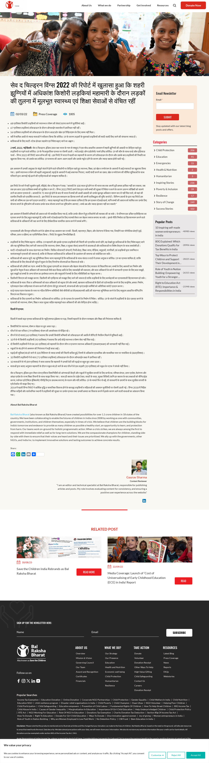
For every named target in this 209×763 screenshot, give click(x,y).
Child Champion (121, 703)
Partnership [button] (123, 5)
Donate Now (193, 5)
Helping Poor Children (174, 703)
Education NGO (24, 703)
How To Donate (24, 715)
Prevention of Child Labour (95, 706)
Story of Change (165, 202)
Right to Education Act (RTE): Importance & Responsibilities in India (168, 286)
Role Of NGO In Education (71, 712)
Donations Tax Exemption (99, 712)
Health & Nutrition (166, 169)
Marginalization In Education (82, 709)
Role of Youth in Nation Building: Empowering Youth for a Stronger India (168, 273)
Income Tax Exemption (28, 699)
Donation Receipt (142, 662)
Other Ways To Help (143, 667)
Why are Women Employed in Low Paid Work (72, 719)
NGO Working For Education (42, 712)
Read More (89, 572)
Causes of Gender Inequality (52, 709)
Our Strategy (111, 653)
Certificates (81, 676)
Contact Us (139, 681)
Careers (138, 685)
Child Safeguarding (143, 676)
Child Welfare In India (159, 699)
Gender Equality (139, 699)
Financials (81, 681)
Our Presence (111, 658)
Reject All (176, 755)
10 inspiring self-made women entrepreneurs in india (167, 231)
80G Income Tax (181, 706)
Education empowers (69, 706)
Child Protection (165, 150)
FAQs (166, 671)
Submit (168, 117)
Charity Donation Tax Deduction (129, 712)
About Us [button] (87, 5)
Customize (156, 755)
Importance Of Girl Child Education (115, 709)
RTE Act (22, 712)
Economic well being (115, 671)
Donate (137, 653)
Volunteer (139, 658)
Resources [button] (163, 5)
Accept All (196, 755)
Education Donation (50, 699)
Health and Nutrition (115, 667)
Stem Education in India (142, 719)
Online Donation (71, 699)
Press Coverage (171, 658)
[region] (104, 751)
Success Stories (164, 208)
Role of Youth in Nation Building (32, 719)
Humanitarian (164, 176)
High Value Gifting (143, 671)
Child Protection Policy (180, 709)
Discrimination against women (121, 715)
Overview (80, 653)
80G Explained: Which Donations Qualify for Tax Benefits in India (167, 245)
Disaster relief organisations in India (78, 703)
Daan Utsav (137, 703)
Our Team (80, 667)
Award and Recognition (87, 671)
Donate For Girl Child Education (71, 715)
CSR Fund (123, 719)
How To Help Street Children (157, 706)
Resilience (161, 195)
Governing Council (85, 662)
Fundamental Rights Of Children (125, 706)
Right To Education (44, 715)
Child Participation (26, 706)
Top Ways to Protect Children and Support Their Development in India (167, 259)
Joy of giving (145, 715)
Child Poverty (104, 703)
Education (161, 156)
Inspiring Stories (165, 182)
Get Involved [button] (144, 5)
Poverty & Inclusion (167, 189)
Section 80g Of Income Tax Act (161, 712)
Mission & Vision (84, 658)
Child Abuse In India (26, 709)
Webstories (169, 676)
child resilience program (46, 703)
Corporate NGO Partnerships (96, 699)
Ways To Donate (96, 715)
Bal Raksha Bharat (20, 414)
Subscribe (179, 633)
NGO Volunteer (153, 703)
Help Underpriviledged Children (150, 709)
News (166, 662)
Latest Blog (169, 653)
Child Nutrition (180, 699)
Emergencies (163, 163)
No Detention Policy (106, 719)
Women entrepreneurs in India (168, 715)
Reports (167, 667)
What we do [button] (104, 5)
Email (159, 99)
